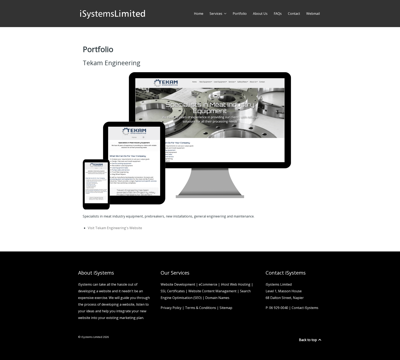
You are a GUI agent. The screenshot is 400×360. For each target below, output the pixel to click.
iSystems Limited (92, 337)
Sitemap (226, 307)
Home (198, 13)
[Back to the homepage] (112, 13)
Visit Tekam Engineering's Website (115, 228)
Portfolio (240, 13)
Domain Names (217, 297)
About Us (260, 13)
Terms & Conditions (200, 307)
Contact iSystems (305, 307)
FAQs (278, 13)
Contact (294, 13)
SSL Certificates (173, 291)
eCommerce (208, 284)
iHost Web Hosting (235, 284)
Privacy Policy (171, 307)
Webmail (313, 13)
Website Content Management (212, 291)
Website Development (178, 284)
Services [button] (216, 13)
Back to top (308, 340)
